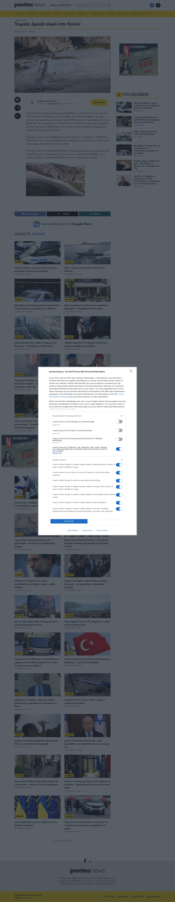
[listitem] (87, 416)
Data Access (87, 530)
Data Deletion (73, 530)
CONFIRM (69, 521)
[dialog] (87, 451)
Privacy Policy (102, 530)
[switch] (119, 421)
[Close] (131, 371)
